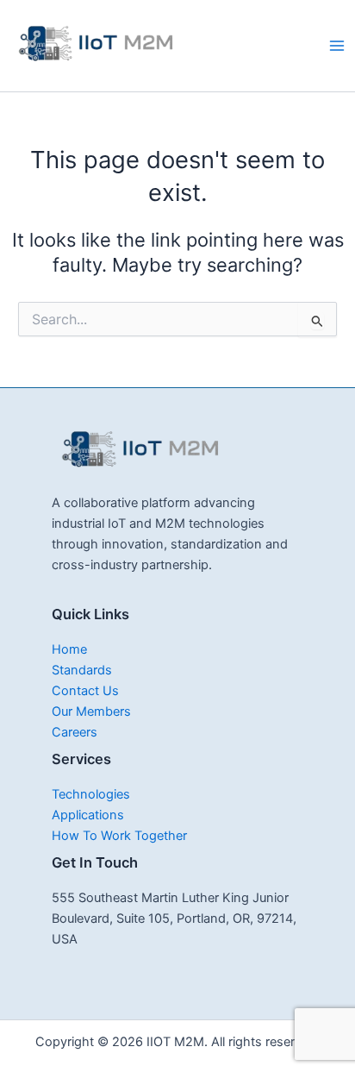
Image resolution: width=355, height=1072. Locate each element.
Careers (74, 732)
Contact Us (85, 691)
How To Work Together (119, 835)
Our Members (91, 711)
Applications (88, 815)
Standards (82, 670)
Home (69, 649)
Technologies (91, 794)
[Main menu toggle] (337, 46)
